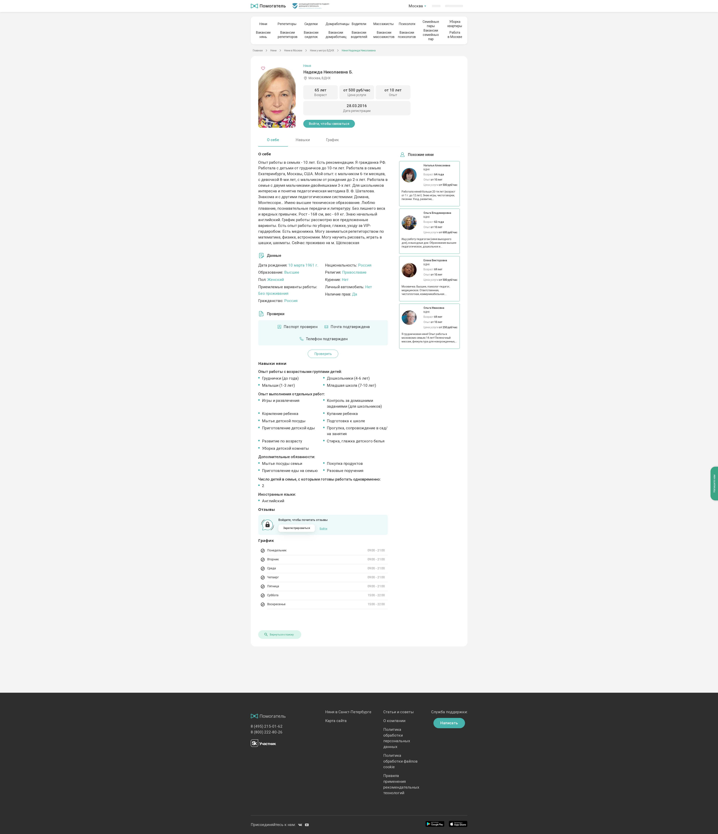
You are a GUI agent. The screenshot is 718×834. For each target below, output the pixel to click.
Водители (359, 24)
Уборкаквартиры (454, 24)
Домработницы (335, 24)
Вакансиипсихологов (407, 35)
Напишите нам (714, 484)
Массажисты (382, 24)
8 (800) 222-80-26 (267, 732)
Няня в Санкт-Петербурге (348, 712)
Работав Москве (455, 35)
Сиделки (311, 24)
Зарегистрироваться (296, 528)
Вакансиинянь (263, 35)
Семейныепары (431, 24)
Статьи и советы (398, 712)
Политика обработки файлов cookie (400, 761)
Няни (263, 24)
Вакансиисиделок (311, 35)
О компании (394, 720)
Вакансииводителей (359, 35)
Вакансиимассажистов (382, 35)
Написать (449, 723)
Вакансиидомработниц (335, 35)
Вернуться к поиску (282, 634)
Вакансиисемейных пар (431, 35)
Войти (323, 528)
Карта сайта (336, 720)
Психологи (407, 24)
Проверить (323, 354)
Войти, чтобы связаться (329, 124)
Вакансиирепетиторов (287, 35)
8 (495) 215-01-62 (267, 726)
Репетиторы (287, 24)
